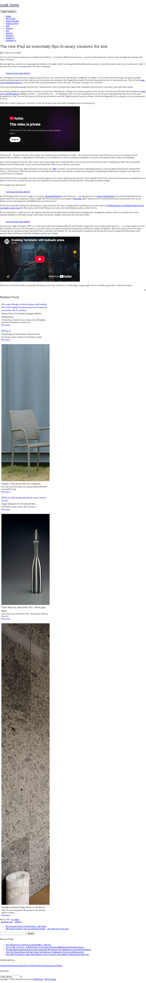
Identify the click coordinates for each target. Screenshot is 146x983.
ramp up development (105, 196)
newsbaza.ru (11, 40)
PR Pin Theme (50, 979)
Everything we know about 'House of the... (21, 334)
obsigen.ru (10, 38)
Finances (9, 28)
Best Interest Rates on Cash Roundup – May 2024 (26, 926)
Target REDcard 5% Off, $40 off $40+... (19, 504)
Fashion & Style (12, 23)
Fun (7, 31)
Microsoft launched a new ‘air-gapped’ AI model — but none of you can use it (37, 929)
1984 (54, 169)
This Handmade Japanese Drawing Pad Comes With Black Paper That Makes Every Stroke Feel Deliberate (48, 949)
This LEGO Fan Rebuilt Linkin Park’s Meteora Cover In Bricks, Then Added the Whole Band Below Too (47, 954)
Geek (8, 26)
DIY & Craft (10, 18)
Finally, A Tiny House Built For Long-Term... (21, 484)
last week (77, 198)
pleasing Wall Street (53, 196)
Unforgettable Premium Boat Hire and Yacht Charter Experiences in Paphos (31, 965)
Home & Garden (12, 21)
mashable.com (7, 922)
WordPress (38, 979)
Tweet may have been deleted (18, 73)
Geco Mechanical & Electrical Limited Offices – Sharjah (28, 945)
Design (8, 16)
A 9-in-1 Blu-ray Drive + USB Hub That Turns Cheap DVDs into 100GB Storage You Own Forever (45, 947)
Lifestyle (9, 33)
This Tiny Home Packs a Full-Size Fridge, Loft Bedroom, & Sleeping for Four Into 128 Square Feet (45, 952)
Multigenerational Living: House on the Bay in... (23, 907)
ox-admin (15, 919)
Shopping (9, 35)
